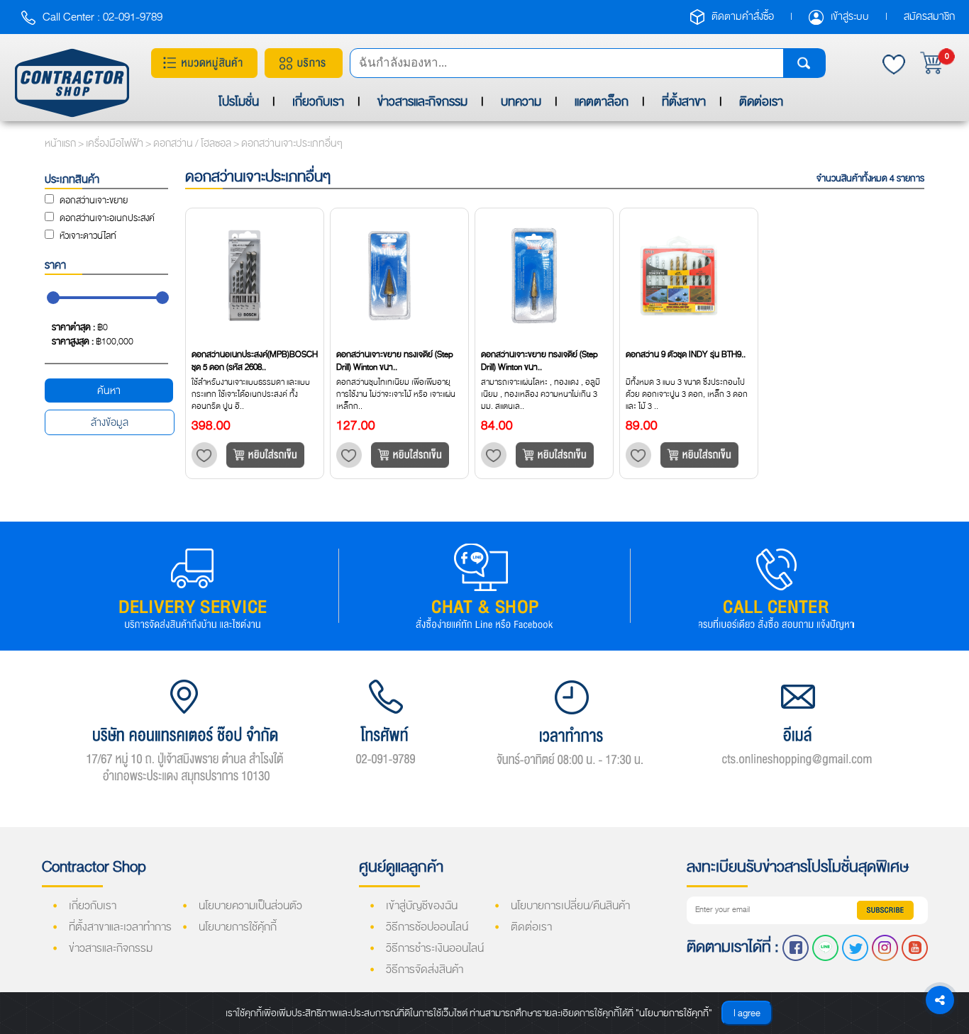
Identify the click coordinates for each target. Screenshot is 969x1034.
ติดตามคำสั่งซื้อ (743, 16)
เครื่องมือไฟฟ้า (115, 143)
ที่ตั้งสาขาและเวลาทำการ (120, 926)
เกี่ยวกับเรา (318, 101)
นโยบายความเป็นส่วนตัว (250, 905)
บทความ (521, 101)
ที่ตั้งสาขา (684, 101)
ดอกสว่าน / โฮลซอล (193, 143)
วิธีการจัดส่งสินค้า (424, 969)
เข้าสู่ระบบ (851, 16)
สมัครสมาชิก (929, 16)
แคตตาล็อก (602, 101)
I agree (746, 1013)
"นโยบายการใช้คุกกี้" (674, 1013)
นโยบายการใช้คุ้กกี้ (238, 926)
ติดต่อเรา (761, 101)
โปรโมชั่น (238, 101)
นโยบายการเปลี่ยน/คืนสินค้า (570, 905)
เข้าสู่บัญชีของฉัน (422, 905)
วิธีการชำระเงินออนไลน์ (435, 948)
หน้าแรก (60, 143)
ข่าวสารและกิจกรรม (422, 101)
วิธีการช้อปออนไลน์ (427, 926)
